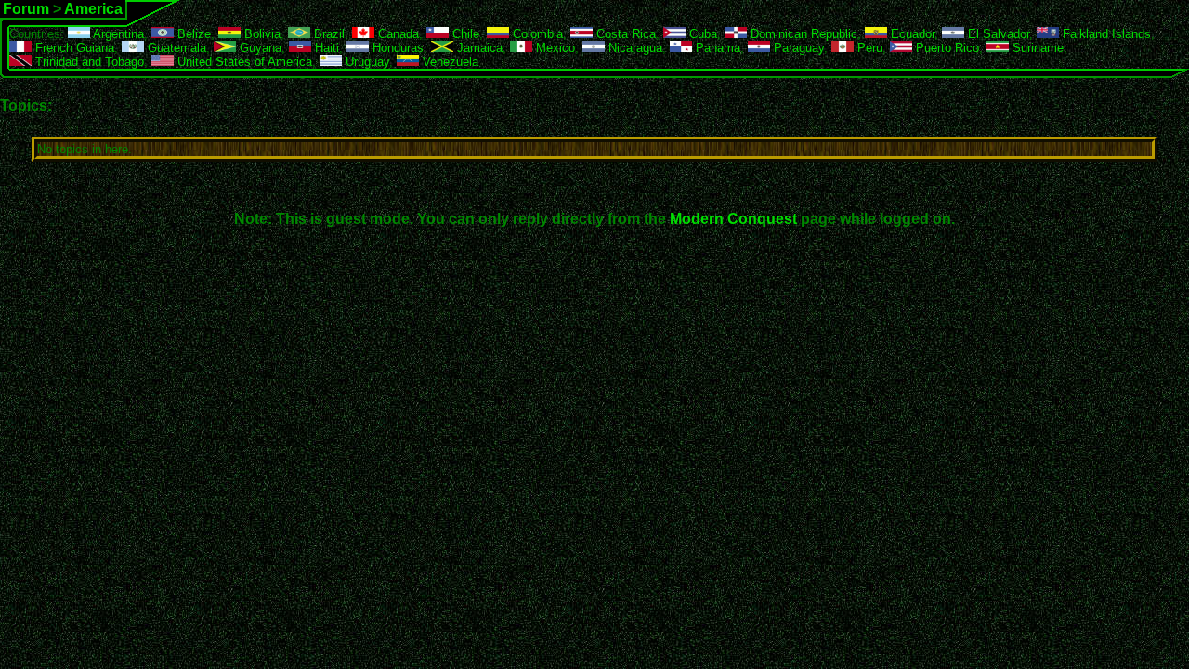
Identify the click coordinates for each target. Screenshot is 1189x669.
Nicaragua (633, 48)
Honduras (396, 48)
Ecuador (910, 34)
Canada (396, 34)
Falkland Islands (1105, 34)
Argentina (117, 34)
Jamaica (478, 48)
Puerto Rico (945, 48)
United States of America (243, 62)
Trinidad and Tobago (88, 62)
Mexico (553, 48)
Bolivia (261, 34)
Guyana (258, 48)
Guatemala (175, 48)
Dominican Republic (802, 34)
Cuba (701, 34)
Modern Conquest (733, 219)
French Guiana (73, 48)
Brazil (327, 34)
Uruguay (365, 62)
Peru (868, 48)
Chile (464, 34)
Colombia (536, 34)
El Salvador (996, 34)
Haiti (325, 48)
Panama (716, 48)
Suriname (1036, 48)
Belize (192, 34)
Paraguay (797, 48)
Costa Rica (624, 34)
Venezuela (448, 62)
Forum (26, 9)
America (93, 9)
